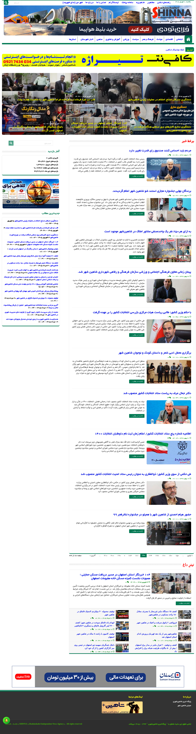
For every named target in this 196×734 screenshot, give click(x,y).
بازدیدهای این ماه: (51, 171)
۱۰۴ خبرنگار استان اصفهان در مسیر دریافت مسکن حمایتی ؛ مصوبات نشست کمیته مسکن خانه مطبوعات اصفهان (99, 127)
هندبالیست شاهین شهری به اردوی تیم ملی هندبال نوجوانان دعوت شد (32, 319)
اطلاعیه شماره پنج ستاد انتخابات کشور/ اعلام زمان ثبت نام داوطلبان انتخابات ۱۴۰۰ (143, 433)
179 (150, 556)
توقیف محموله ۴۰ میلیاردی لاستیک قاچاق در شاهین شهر (37, 298)
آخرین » (93, 556)
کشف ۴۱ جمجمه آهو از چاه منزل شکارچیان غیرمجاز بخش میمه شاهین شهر (31, 256)
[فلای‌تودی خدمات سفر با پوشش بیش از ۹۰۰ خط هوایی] (98, 30)
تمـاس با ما (101, 2)
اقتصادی (169, 39)
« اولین (190, 556)
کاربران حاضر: (52, 158)
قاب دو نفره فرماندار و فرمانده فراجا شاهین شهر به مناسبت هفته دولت (56, 99)
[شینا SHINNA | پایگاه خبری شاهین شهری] (98, 14)
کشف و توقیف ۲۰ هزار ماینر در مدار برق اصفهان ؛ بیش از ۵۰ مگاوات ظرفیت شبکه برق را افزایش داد (156, 648)
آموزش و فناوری (113, 39)
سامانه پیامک (127, 2)
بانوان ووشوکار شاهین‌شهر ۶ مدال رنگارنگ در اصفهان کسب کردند (33, 249)
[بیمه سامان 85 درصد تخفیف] (98, 677)
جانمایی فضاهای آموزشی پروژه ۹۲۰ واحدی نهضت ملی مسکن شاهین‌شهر (31, 284)
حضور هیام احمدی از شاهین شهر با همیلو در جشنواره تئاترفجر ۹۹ (152, 514)
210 (105, 556)
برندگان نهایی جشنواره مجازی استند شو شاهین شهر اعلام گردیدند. (151, 191)
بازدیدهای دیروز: (51, 165)
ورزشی (126, 39)
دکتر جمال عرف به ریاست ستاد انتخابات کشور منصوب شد (157, 393)
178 (157, 556)
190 (119, 556)
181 (136, 556)
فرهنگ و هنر (147, 39)
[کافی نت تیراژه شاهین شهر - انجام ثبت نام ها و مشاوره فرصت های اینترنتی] (98, 60)
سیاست (135, 39)
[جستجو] (6, 2)
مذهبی (99, 39)
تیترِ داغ (188, 565)
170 (163, 556)
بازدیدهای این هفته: (50, 168)
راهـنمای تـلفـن (163, 2)
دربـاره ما (90, 2)
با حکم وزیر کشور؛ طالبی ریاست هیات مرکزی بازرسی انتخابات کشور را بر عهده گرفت (142, 312)
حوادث (159, 39)
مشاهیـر (150, 2)
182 (130, 556)
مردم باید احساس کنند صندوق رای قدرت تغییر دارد (160, 150)
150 (177, 556)
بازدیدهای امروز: (51, 161)
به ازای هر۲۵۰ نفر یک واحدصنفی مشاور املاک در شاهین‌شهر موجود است (147, 231)
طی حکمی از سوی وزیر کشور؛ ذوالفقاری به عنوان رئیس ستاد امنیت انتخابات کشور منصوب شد (136, 474)
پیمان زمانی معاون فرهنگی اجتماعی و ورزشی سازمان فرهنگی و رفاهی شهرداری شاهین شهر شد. (134, 272)
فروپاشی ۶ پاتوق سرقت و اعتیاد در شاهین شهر (157, 623)
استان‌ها (72, 39)
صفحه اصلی (188, 39)
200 (112, 556)
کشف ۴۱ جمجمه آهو (175, 49)
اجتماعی (179, 39)
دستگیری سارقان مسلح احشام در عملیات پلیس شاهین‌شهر (159, 99)
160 (170, 556)
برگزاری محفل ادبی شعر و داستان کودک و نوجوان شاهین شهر (155, 353)
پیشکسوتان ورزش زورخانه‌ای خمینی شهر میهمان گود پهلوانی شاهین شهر (31, 291)
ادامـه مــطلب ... (137, 176)
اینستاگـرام (114, 2)
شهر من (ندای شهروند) (73, 2)
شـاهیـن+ (140, 2)
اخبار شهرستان (87, 39)
